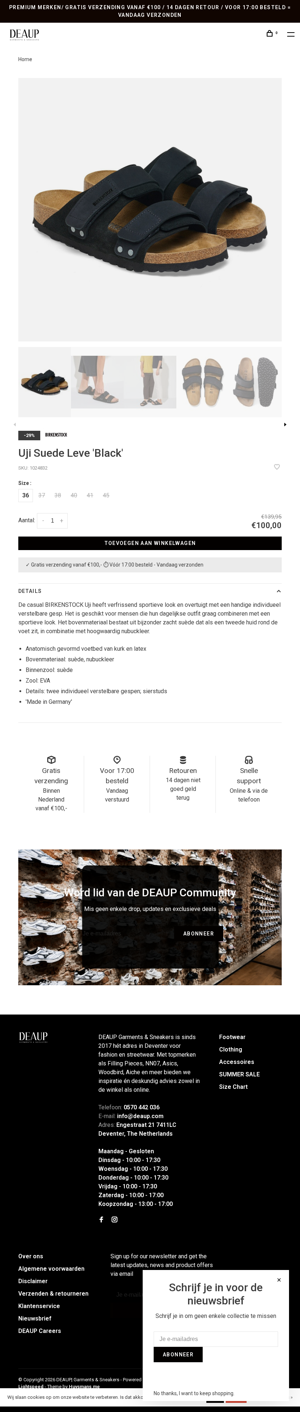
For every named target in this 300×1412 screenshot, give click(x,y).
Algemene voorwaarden (51, 1268)
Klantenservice (39, 1306)
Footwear (232, 1037)
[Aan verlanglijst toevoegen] (277, 467)
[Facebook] (101, 1220)
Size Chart (233, 1086)
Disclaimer (33, 1281)
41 (90, 495)
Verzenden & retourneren (53, 1293)
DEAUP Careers (39, 1330)
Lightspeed (31, 1386)
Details (30, 591)
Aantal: (26, 520)
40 (74, 495)
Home (25, 59)
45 (106, 495)
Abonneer (198, 934)
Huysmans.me (84, 1386)
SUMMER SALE (239, 1074)
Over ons (30, 1256)
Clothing (230, 1049)
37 (41, 495)
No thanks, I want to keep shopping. (194, 1393)
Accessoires (236, 1061)
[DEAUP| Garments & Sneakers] (33, 1037)
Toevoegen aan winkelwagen (150, 543)
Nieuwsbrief (34, 1318)
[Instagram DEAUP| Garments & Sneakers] (114, 1220)
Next (285, 424)
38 (58, 495)
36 (25, 495)
